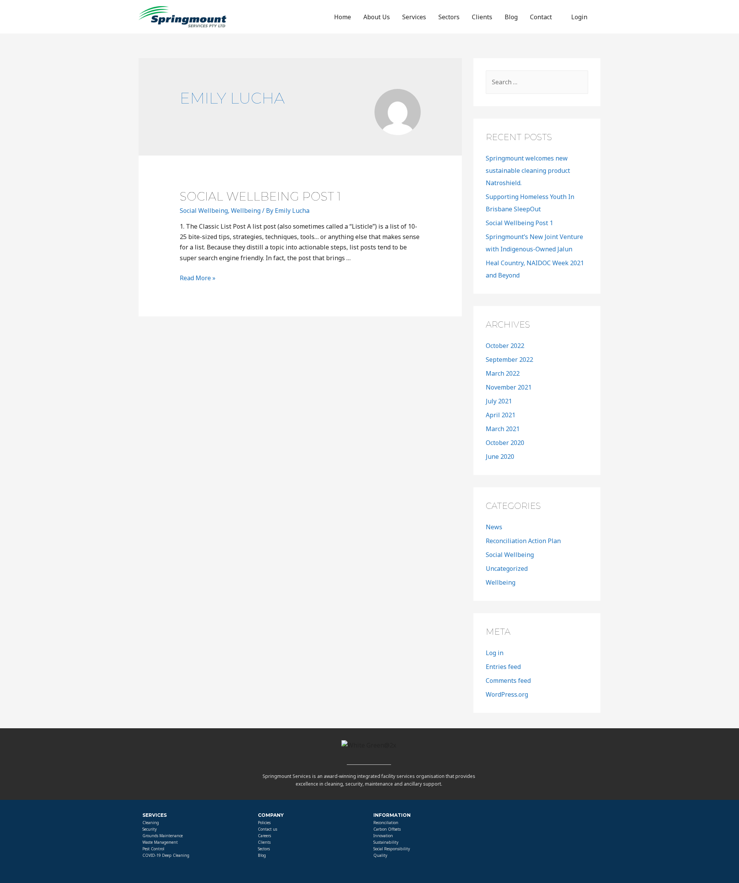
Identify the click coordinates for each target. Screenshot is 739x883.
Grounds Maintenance (162, 835)
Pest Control (153, 848)
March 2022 (503, 373)
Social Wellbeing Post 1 (260, 196)
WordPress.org (507, 694)
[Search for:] (537, 82)
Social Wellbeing (204, 210)
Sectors (449, 17)
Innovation (383, 835)
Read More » (198, 278)
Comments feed (508, 680)
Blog (511, 17)
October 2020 (505, 442)
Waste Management (160, 842)
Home (342, 17)
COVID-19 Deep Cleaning (165, 855)
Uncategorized (507, 568)
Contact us (267, 829)
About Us (376, 17)
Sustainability (385, 842)
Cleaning (150, 822)
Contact (541, 17)
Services (414, 17)
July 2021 (499, 401)
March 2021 (503, 429)
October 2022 (505, 345)
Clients (482, 17)
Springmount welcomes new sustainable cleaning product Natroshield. (528, 170)
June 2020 (500, 456)
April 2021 (500, 415)
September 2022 (509, 359)
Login (579, 17)
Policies (264, 822)
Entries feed (503, 666)
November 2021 (509, 387)
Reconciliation (385, 822)
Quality (380, 855)
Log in (494, 653)
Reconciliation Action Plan (523, 541)
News (494, 527)
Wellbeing (246, 210)
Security (149, 829)
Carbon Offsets (387, 829)
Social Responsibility (391, 848)
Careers (264, 835)
